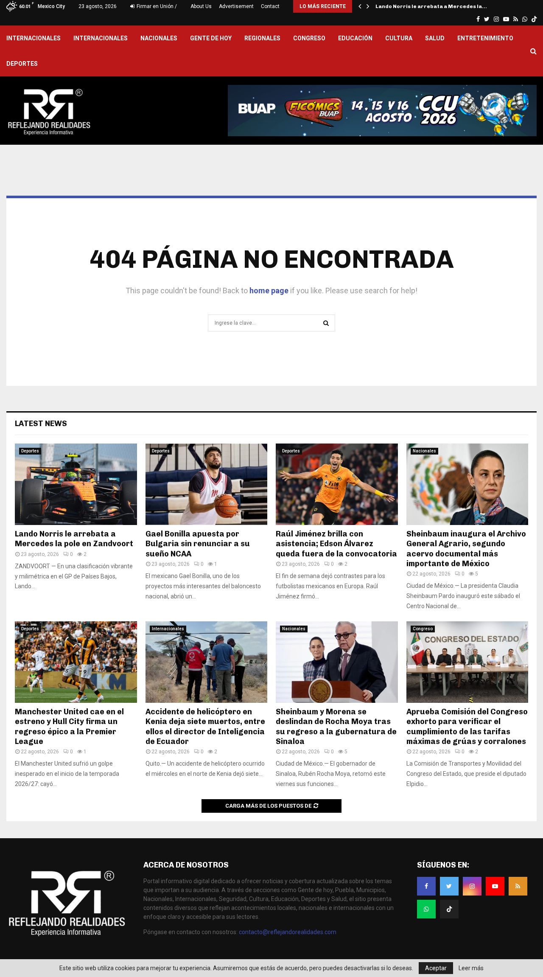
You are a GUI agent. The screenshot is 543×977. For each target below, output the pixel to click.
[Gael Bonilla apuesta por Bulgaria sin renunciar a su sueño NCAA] (207, 484)
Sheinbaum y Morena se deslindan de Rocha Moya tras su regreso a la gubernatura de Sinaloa (336, 726)
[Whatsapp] (426, 909)
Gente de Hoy (211, 38)
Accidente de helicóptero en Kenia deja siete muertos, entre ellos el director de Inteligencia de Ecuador (205, 726)
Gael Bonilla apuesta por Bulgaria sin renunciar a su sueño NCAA (198, 544)
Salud (435, 38)
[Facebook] (426, 886)
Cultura (398, 38)
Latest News (41, 423)
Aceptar (436, 968)
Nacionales (158, 38)
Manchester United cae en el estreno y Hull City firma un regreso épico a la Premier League (69, 726)
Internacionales (100, 38)
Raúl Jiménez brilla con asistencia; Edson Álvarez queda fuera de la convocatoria (336, 544)
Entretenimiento (485, 38)
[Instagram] (472, 886)
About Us (201, 6)
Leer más (471, 968)
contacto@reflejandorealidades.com (287, 932)
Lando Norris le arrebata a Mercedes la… (431, 6)
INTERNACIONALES (33, 38)
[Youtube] (495, 886)
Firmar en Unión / (156, 6)
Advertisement (236, 6)
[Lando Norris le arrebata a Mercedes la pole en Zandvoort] (76, 484)
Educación (355, 38)
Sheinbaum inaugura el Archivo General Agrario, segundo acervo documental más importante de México (466, 548)
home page (268, 290)
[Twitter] (449, 886)
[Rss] (518, 886)
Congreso (309, 38)
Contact (270, 6)
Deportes (22, 63)
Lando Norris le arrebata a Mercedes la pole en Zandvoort (74, 538)
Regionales (262, 38)
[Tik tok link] (534, 19)
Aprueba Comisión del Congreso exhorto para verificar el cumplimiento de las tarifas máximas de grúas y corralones (467, 726)
